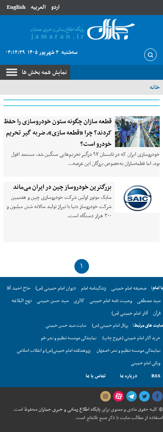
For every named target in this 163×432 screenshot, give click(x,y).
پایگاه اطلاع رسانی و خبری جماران (68, 409)
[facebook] (157, 396)
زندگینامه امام (93, 288)
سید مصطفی (148, 301)
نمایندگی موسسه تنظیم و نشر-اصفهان (128, 351)
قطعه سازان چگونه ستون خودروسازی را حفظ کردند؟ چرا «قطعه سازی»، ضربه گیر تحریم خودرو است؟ (58, 133)
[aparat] (118, 396)
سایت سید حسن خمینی (66, 326)
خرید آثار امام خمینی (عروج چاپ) (131, 338)
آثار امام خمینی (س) (130, 313)
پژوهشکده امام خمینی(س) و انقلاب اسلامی (54, 351)
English (16, 7)
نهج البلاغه (22, 301)
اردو (55, 7)
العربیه (38, 7)
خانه (155, 87)
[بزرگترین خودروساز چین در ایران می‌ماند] (137, 197)
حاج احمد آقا (19, 288)
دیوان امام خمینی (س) (56, 288)
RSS (155, 376)
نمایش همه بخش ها (44, 72)
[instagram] (105, 396)
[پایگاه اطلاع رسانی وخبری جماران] (81, 30)
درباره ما (128, 376)
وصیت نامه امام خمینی (110, 301)
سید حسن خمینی (53, 301)
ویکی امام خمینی (145, 363)
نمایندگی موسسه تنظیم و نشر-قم (69, 338)
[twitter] (144, 396)
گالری (79, 301)
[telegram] (131, 396)
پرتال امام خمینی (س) (110, 326)
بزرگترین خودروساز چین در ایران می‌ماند (62, 187)
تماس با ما (96, 376)
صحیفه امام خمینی (129, 288)
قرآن (156, 313)
